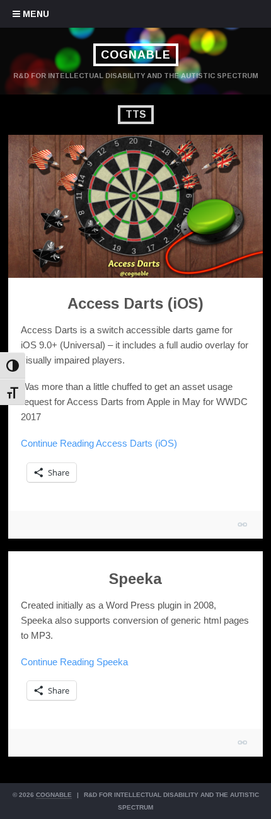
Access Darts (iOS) (135, 303)
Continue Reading (99, 443)
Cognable (136, 55)
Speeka (135, 578)
